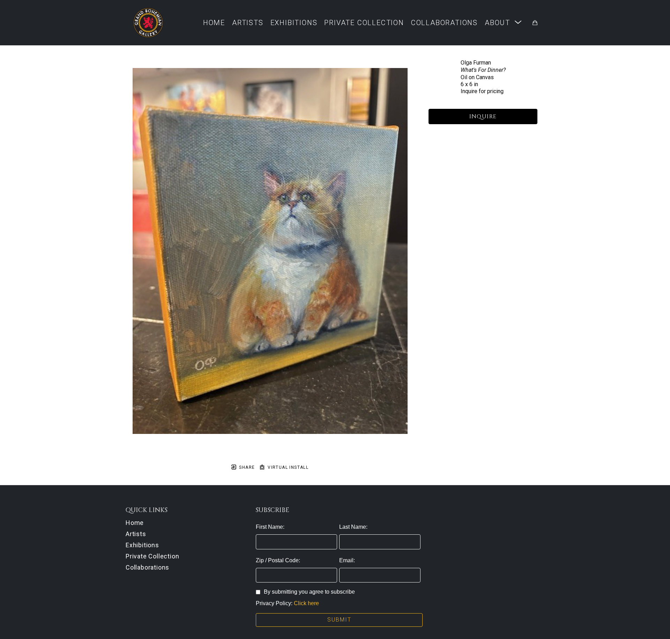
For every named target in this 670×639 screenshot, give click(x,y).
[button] (503, 22)
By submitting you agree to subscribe (309, 592)
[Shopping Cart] (535, 22)
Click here (306, 603)
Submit (339, 619)
